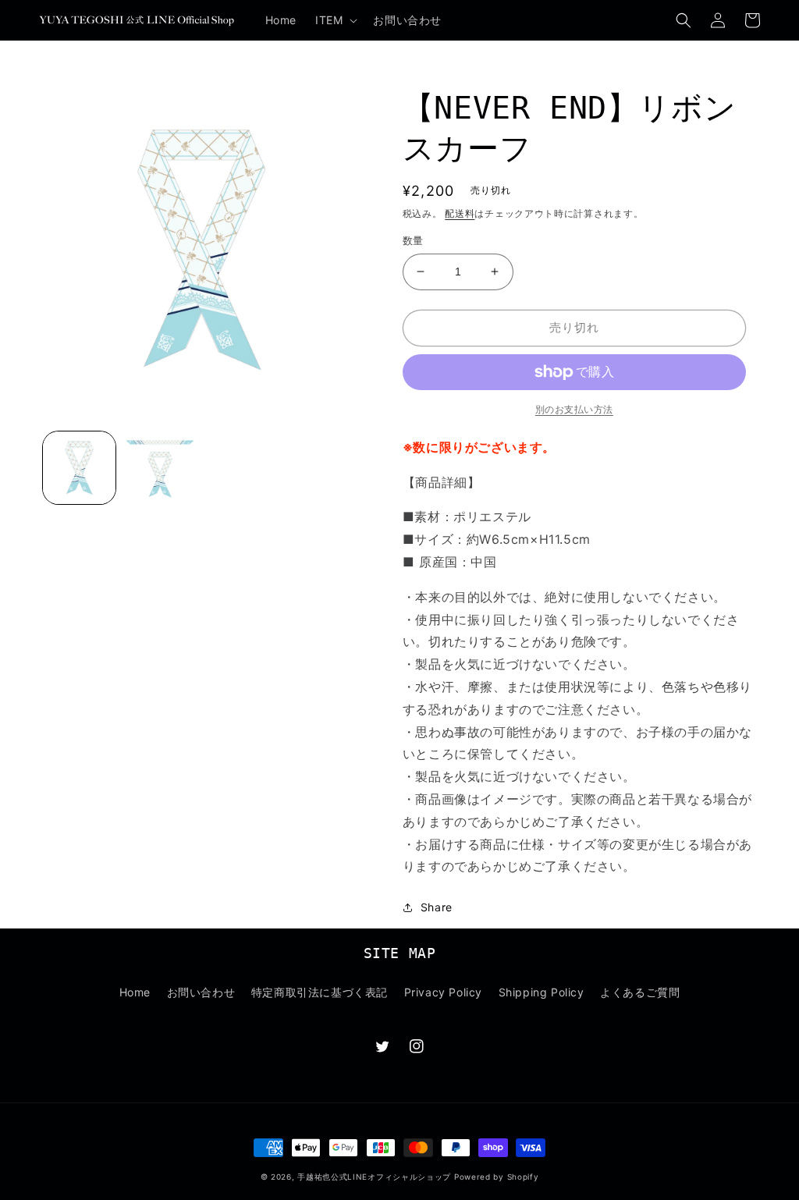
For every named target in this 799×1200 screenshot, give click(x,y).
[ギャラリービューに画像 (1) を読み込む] (79, 467)
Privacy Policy (443, 992)
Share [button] (437, 907)
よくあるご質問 (640, 992)
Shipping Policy (541, 992)
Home (135, 992)
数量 (413, 240)
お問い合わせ (201, 992)
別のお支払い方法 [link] (574, 409)
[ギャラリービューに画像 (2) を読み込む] (159, 467)
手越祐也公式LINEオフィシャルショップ (374, 1176)
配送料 (459, 213)
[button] (335, 20)
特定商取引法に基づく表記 (319, 992)
